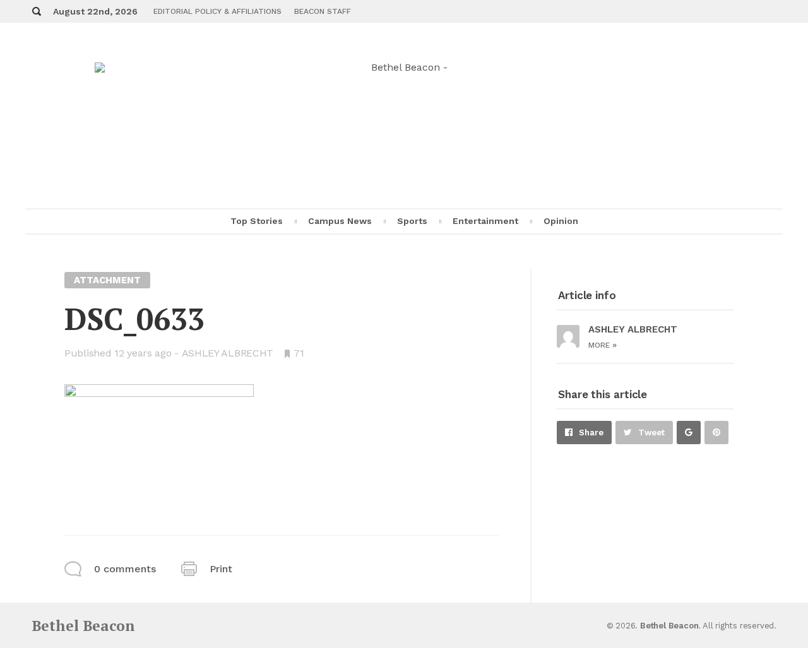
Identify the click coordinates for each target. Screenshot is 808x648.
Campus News (340, 221)
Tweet (651, 432)
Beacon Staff (322, 11)
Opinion (561, 221)
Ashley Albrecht (228, 353)
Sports (412, 221)
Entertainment (485, 221)
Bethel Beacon (83, 625)
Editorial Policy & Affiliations (217, 11)
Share (591, 432)
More (602, 345)
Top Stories (256, 221)
